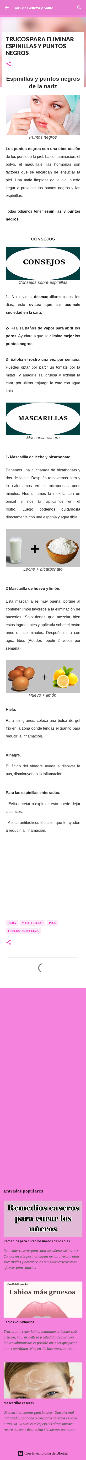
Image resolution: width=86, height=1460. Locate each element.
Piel (52, 923)
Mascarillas (32, 923)
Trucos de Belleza (23, 931)
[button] (8, 64)
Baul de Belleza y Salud (33, 7)
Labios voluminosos (19, 1322)
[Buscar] (79, 7)
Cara (12, 923)
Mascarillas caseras (19, 1403)
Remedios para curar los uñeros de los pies (37, 1241)
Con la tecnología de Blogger (46, 1453)
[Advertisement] (43, 1037)
